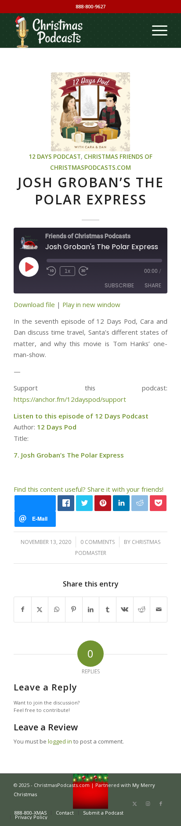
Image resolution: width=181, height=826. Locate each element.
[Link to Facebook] (160, 803)
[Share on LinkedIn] (91, 609)
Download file (34, 304)
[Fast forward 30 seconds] (83, 271)
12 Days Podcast (55, 157)
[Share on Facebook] (22, 609)
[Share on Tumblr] (107, 609)
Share (153, 285)
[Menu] (155, 30)
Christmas (101, 157)
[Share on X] (40, 609)
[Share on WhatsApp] (56, 609)
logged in (60, 741)
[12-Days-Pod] (90, 111)
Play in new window (91, 304)
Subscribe (119, 285)
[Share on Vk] (124, 609)
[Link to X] (134, 803)
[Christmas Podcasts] (75, 30)
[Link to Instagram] (147, 803)
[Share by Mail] (158, 609)
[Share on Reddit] (142, 609)
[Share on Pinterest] (73, 609)
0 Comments (97, 542)
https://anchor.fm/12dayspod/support (70, 399)
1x (67, 271)
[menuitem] (155, 30)
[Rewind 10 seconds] (51, 271)
